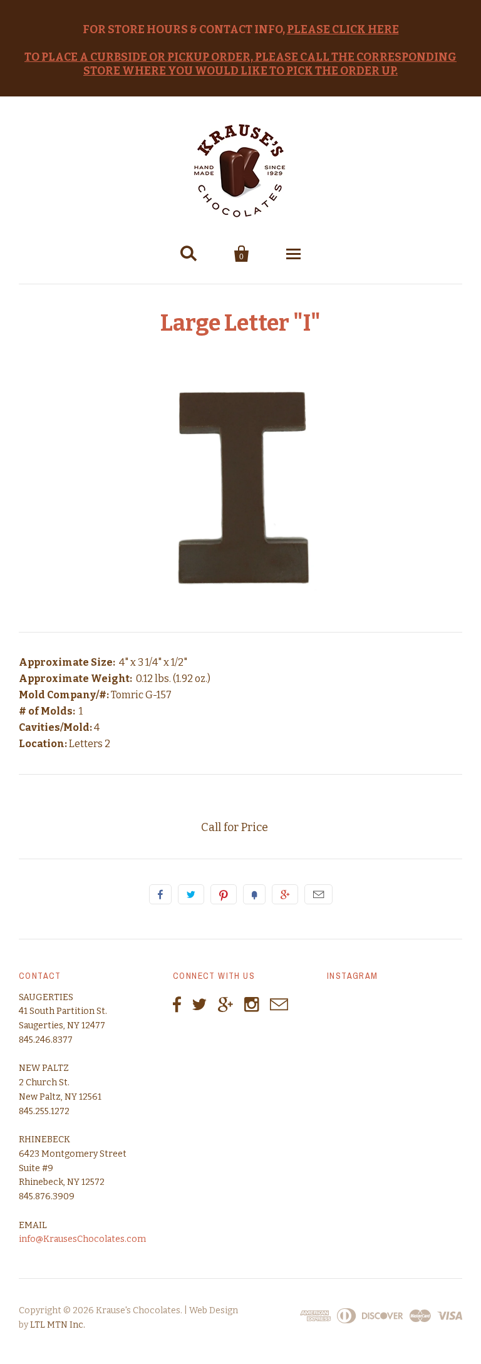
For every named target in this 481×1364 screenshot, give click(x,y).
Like (160, 894)
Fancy (254, 894)
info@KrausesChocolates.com (82, 1239)
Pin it (223, 894)
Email (318, 894)
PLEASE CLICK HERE (343, 29)
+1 (285, 894)
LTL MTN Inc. (57, 1325)
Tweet (191, 894)
